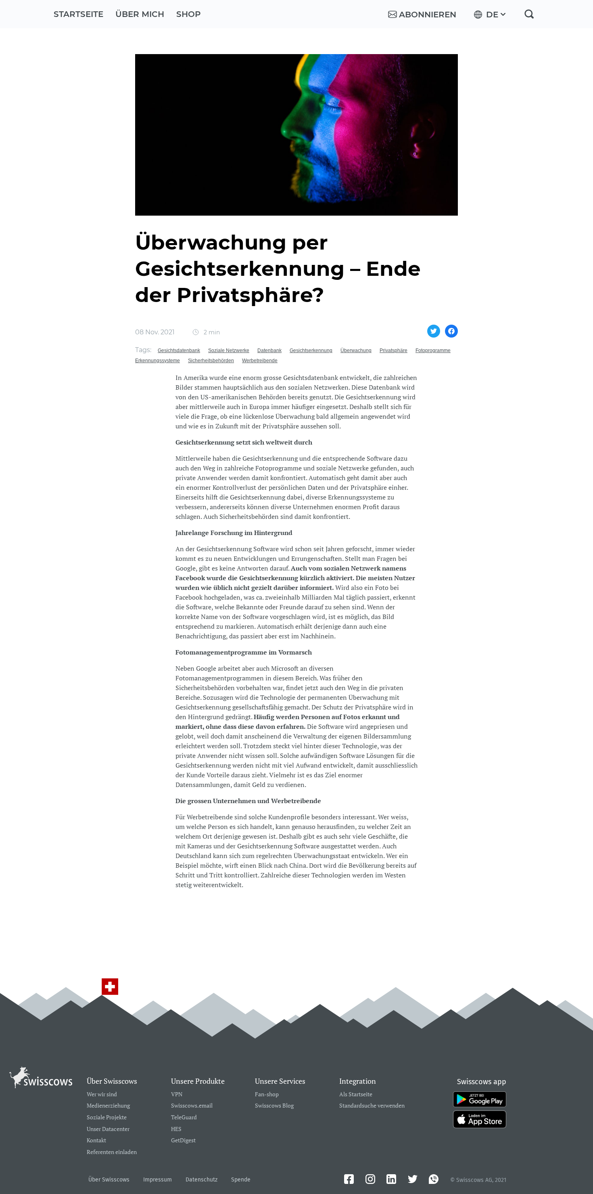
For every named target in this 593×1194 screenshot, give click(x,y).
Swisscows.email (192, 1105)
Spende (241, 1179)
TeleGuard (184, 1117)
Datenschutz (201, 1179)
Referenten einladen (112, 1152)
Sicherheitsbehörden (211, 360)
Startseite (78, 14)
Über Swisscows (108, 1179)
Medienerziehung (108, 1105)
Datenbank (269, 350)
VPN (176, 1094)
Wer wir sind (102, 1094)
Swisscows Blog (274, 1105)
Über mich (139, 14)
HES (176, 1129)
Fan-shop (267, 1094)
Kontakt (96, 1140)
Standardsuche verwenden (372, 1105)
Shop (188, 14)
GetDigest (183, 1140)
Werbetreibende (260, 360)
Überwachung (356, 350)
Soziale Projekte (107, 1117)
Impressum (157, 1179)
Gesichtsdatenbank (179, 350)
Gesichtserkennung (311, 350)
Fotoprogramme (433, 350)
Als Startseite (355, 1094)
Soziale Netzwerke (228, 350)
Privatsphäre (393, 350)
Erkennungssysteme (157, 360)
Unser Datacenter (108, 1129)
